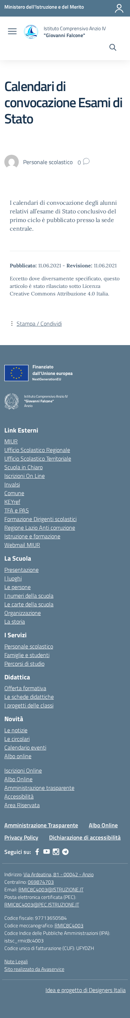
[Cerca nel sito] (112, 48)
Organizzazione (22, 612)
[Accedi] (119, 8)
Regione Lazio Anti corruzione (39, 527)
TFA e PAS (16, 510)
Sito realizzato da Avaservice (34, 969)
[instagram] (56, 852)
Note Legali (16, 961)
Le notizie (15, 730)
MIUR (11, 441)
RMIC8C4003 (69, 925)
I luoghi (13, 578)
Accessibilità (19, 796)
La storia (14, 621)
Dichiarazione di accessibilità (85, 837)
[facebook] (37, 852)
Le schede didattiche (29, 696)
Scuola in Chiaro (23, 467)
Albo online (17, 756)
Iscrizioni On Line (24, 475)
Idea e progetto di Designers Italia (86, 990)
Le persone (17, 587)
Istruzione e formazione (32, 536)
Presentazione (21, 569)
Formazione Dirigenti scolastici (40, 519)
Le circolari (17, 738)
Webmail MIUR (22, 544)
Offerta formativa (25, 688)
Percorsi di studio (24, 663)
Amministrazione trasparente (39, 787)
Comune (14, 493)
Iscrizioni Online (23, 770)
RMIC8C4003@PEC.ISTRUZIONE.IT (41, 904)
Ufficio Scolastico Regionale (37, 449)
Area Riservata (22, 805)
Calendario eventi (25, 747)
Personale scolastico (28, 646)
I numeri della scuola (28, 595)
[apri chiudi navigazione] (12, 32)
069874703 (41, 882)
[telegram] (65, 852)
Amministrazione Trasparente (41, 825)
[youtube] (46, 852)
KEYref (12, 501)
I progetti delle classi (28, 705)
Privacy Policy (21, 837)
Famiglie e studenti (26, 655)
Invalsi (12, 484)
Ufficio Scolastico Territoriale (37, 458)
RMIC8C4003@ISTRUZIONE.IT (50, 889)
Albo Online (18, 779)
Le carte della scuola (28, 604)
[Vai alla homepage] (31, 32)
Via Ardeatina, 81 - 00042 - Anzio (58, 874)
